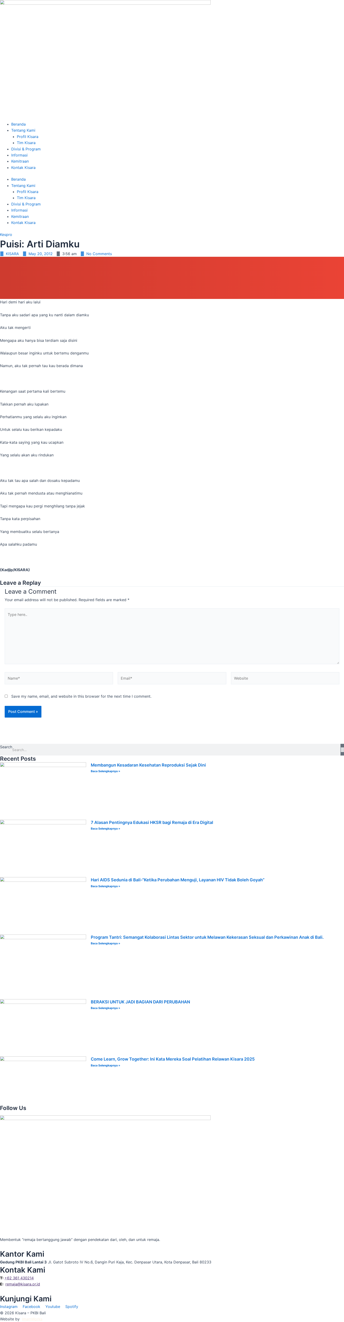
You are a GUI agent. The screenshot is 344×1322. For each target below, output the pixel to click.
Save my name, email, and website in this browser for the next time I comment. (81, 696)
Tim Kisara (26, 142)
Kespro (6, 234)
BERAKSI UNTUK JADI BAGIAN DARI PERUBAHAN (140, 1001)
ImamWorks (32, 1319)
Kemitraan (20, 161)
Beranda (18, 124)
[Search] (342, 750)
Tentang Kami (23, 130)
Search (6, 747)
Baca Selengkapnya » (105, 771)
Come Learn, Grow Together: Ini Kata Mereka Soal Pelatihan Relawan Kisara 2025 (173, 1059)
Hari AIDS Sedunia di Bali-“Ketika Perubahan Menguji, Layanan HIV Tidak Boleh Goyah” (177, 879)
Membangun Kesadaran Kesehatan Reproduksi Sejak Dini (148, 765)
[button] (172, 262)
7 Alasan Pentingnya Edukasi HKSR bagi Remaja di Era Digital (152, 822)
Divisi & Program (26, 149)
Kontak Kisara (23, 167)
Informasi (19, 155)
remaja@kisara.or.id (22, 1284)
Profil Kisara (27, 136)
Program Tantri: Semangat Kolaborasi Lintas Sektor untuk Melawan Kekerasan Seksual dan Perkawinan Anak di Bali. (207, 937)
